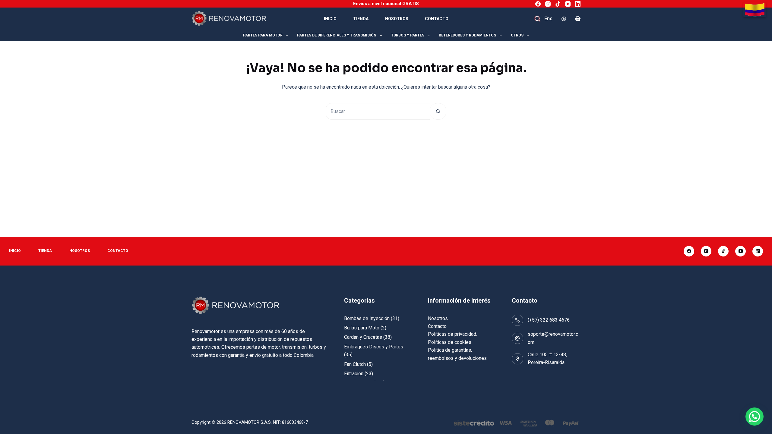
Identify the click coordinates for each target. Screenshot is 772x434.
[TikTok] (558, 4)
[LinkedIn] (578, 4)
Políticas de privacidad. (452, 334)
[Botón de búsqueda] (438, 111)
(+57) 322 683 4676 (549, 320)
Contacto (436, 18)
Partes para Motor (263, 35)
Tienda (361, 18)
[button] (754, 416)
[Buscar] (538, 19)
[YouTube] (568, 4)
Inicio (330, 18)
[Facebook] (538, 4)
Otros (517, 35)
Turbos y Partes (407, 35)
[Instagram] (548, 4)
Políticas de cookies (449, 342)
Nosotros (396, 18)
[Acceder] (564, 19)
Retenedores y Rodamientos (467, 35)
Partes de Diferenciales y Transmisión (336, 35)
